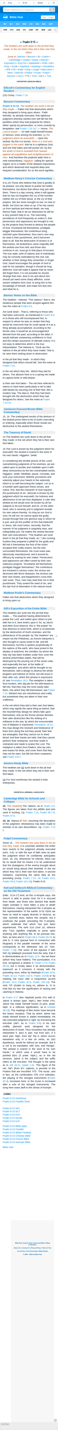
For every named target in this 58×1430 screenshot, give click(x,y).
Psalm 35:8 (9, 881)
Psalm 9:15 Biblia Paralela (17, 1132)
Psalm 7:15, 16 (31, 878)
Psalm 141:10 (23, 881)
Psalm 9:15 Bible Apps (15, 1126)
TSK (49, 76)
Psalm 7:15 (9, 365)
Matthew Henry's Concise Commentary (28, 178)
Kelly (20, 69)
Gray (6, 66)
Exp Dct (22, 63)
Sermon (11, 76)
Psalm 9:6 (34, 1023)
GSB (44, 63)
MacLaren (46, 69)
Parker (28, 72)
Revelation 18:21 (44, 724)
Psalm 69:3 (31, 937)
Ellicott (44, 60)
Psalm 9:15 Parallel (13, 1129)
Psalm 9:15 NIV (11, 1108)
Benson (31, 56)
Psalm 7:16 (22, 95)
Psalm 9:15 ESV (11, 1114)
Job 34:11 (14, 1065)
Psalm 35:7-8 (47, 812)
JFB (8, 69)
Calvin (45, 56)
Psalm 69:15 (45, 937)
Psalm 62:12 (10, 975)
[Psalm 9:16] (54, 642)
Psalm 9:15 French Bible (16, 1139)
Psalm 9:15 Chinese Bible (16, 1135)
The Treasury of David (17, 432)
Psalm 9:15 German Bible (16, 1142)
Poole (38, 72)
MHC (10, 72)
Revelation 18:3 (19, 680)
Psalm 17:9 (41, 963)
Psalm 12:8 (33, 956)
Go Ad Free (5, 1424)
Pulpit (46, 72)
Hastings (36, 66)
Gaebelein (34, 63)
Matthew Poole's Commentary (22, 592)
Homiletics (48, 66)
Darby (35, 60)
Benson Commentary (17, 101)
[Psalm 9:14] (3, 642)
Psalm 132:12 (40, 982)
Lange (35, 69)
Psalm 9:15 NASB (12, 1118)
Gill (51, 63)
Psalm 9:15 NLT (11, 1111)
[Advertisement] (32, 1203)
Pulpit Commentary (16, 838)
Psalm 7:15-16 (28, 128)
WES (41, 76)
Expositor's (10, 63)
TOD (34, 76)
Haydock (24, 66)
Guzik (14, 66)
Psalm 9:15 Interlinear (14, 1098)
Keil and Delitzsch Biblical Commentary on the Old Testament (28, 889)
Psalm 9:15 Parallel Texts (16, 1101)
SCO (20, 76)
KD (14, 69)
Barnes (21, 56)
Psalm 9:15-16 (11, 106)
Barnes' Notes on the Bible (20, 295)
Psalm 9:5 (26, 306)
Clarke (26, 60)
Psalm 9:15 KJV (11, 1121)
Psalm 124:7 (14, 757)
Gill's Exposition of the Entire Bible (25, 608)
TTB (27, 76)
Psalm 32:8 (48, 972)
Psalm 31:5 (24, 982)
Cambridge (15, 60)
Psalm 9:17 (12, 997)
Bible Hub (8, 1147)
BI (39, 56)
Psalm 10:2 (48, 878)
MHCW (19, 72)
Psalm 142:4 (25, 975)
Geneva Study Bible (16, 763)
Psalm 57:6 (9, 815)
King (27, 69)
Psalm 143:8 (41, 975)
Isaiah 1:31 (28, 1065)
